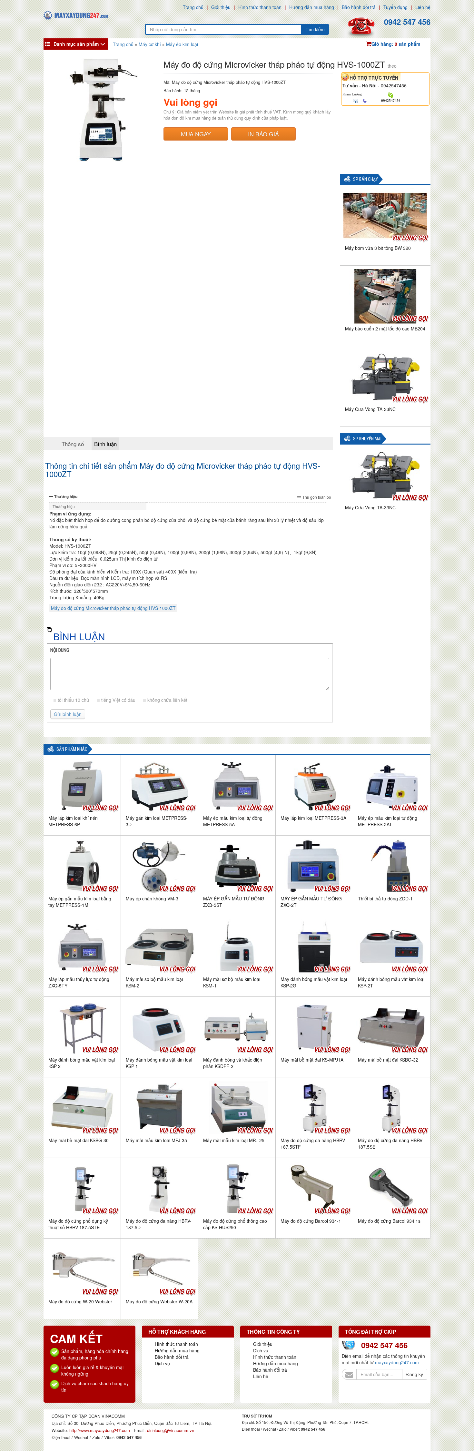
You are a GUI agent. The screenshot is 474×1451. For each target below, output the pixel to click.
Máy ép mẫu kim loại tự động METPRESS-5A (232, 821)
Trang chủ (193, 7)
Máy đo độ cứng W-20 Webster (80, 1301)
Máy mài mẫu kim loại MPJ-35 (156, 1140)
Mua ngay (196, 134)
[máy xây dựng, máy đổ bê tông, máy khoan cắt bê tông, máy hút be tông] (76, 14)
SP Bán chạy (365, 179)
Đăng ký (414, 1374)
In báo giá (263, 134)
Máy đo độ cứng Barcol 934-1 (311, 1221)
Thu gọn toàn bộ (316, 497)
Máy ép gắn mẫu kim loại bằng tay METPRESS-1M (79, 901)
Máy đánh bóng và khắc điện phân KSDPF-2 (232, 1062)
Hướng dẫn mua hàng (311, 7)
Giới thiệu (221, 7)
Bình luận (105, 444)
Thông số (73, 444)
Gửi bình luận (68, 714)
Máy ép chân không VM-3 (152, 898)
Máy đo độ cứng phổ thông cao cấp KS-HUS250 (235, 1224)
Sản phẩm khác (71, 749)
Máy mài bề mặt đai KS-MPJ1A (312, 1059)
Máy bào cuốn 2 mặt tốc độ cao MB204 (385, 328)
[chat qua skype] (391, 94)
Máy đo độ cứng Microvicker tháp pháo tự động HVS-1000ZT (113, 608)
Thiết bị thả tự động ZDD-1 (385, 898)
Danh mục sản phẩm (76, 44)
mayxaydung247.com (397, 1362)
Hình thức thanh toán (259, 7)
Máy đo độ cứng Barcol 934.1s (389, 1221)
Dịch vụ (162, 1363)
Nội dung (59, 650)
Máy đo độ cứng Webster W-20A (159, 1301)
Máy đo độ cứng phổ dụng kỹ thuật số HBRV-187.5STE (78, 1224)
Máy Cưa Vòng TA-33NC (370, 409)
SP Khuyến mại (367, 438)
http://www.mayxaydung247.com (100, 1430)
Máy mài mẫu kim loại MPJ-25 (233, 1140)
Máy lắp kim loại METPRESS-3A (313, 818)
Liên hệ (422, 7)
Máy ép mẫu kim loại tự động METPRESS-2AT (387, 821)
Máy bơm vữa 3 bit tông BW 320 (378, 248)
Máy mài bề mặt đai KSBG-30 (78, 1140)
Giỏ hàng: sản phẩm (395, 44)
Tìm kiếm (315, 29)
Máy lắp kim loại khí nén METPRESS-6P (73, 821)
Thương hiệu (65, 496)
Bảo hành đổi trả (359, 7)
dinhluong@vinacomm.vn (170, 1430)
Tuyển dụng (395, 7)
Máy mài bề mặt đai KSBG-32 (388, 1059)
